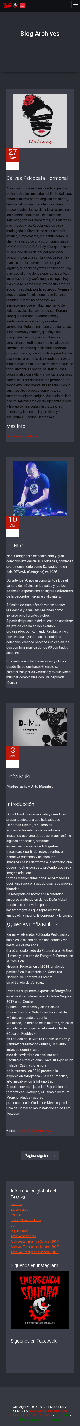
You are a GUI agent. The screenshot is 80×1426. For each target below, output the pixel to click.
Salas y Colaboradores (26, 1220)
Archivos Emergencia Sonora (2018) (35, 1246)
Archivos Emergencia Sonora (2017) (35, 1241)
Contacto (62, 1415)
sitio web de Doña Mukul (34, 1130)
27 (13, 154)
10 (13, 521)
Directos (16, 1204)
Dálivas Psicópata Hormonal (37, 178)
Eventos (16, 1215)
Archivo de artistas (23, 1236)
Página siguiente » (40, 1155)
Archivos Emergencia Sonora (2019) (35, 1252)
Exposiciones (19, 1209)
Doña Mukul (19, 777)
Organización (20, 1231)
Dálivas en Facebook (22, 436)
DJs (13, 1225)
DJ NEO (15, 546)
